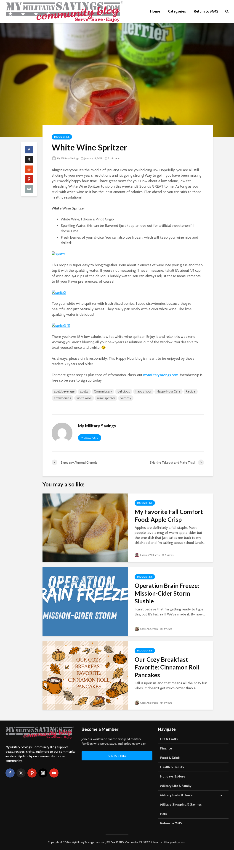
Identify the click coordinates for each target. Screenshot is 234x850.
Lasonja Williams (150, 555)
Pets (163, 814)
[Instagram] (43, 773)
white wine (84, 398)
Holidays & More (172, 776)
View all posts (89, 437)
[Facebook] (10, 773)
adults (84, 391)
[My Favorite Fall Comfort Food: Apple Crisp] (85, 527)
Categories (177, 11)
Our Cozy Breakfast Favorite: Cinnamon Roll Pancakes (167, 667)
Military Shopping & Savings (181, 804)
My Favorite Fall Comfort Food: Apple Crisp (169, 515)
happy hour (143, 391)
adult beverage (64, 391)
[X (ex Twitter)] (21, 773)
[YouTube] (53, 773)
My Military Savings (68, 158)
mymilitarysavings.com (160, 375)
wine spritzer (106, 398)
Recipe (190, 391)
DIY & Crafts (169, 739)
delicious (123, 391)
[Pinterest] (32, 773)
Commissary (103, 391)
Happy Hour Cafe (168, 391)
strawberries (62, 398)
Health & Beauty (172, 767)
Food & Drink (61, 136)
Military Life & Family (175, 786)
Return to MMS (206, 11)
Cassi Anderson (149, 628)
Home (155, 11)
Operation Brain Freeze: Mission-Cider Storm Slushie (167, 593)
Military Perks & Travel (176, 795)
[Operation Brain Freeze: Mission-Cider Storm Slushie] (85, 601)
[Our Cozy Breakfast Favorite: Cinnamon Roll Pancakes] (85, 675)
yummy (125, 398)
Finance (166, 748)
